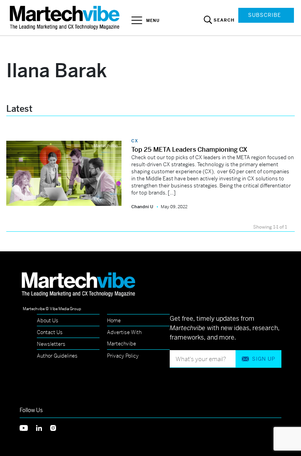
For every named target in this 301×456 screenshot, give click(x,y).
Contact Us (50, 332)
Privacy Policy (123, 355)
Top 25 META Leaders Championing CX (189, 149)
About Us (47, 320)
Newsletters (51, 344)
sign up (263, 359)
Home (114, 320)
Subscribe (264, 15)
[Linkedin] (43, 427)
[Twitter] (28, 427)
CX (134, 141)
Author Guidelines (57, 355)
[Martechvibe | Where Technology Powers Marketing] (65, 17)
